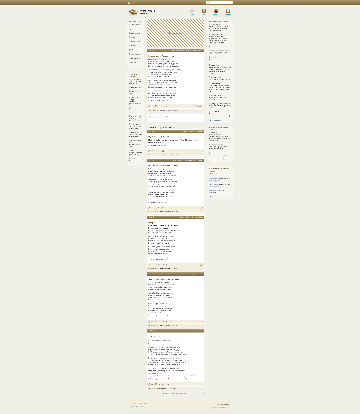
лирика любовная (198, 331)
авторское (189, 331)
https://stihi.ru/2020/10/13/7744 (156, 339)
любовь (173, 50)
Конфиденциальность (137, 406)
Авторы (216, 10)
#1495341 (151, 331)
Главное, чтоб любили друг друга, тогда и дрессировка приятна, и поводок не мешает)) (220, 28)
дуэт (184, 331)
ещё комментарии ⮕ (215, 120)
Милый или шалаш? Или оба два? (220, 79)
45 (152, 208)
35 (152, 321)
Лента (192, 10)
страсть (182, 50)
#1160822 (151, 160)
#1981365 (151, 274)
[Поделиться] (162, 106)
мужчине (200, 274)
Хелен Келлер (214, 180)
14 (159, 151)
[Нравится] (149, 106)
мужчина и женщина (197, 50)
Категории (204, 10)
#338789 (211, 190)
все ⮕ (211, 197)
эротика (188, 50)
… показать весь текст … (155, 199)
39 (152, 265)
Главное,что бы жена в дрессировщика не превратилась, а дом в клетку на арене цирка (220, 51)
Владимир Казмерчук (157, 379)
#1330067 (151, 131)
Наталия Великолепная (158, 101)
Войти (133, 3)
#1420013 (212, 184)
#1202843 (151, 217)
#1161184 (151, 50)
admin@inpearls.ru (224, 408)
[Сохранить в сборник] (156, 106)
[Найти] (229, 2)
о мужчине (200, 160)
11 (159, 384)
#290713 (211, 172)
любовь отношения (182, 160)
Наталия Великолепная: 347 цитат (175, 393)
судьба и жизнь (199, 217)
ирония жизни (192, 160)
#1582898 (212, 178)
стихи (177, 50)
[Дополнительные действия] (167, 106)
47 (152, 384)
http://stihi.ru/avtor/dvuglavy (163, 341)
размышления (186, 131)
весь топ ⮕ (132, 67)
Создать (228, 10)
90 (152, 151)
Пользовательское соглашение (139, 403)
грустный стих (189, 217)
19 (152, 106)
